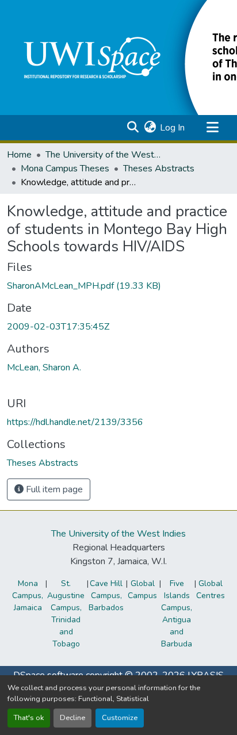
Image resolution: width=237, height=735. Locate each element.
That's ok (29, 718)
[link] (118, 286)
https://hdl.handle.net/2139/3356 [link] (75, 422)
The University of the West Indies (118, 533)
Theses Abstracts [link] (158, 168)
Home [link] (19, 154)
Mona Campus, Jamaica (27, 595)
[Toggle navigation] (212, 128)
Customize (119, 718)
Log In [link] (172, 127)
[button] (132, 128)
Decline (72, 718)
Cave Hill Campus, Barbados (106, 595)
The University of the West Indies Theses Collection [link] (102, 154)
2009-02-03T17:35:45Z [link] (58, 326)
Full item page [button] (53, 489)
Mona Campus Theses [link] (65, 168)
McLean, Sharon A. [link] (44, 367)
